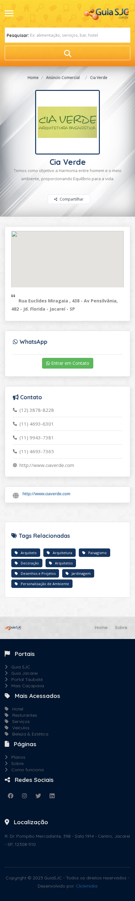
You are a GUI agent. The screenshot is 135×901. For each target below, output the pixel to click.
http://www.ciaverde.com (45, 465)
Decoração (28, 563)
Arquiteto (27, 552)
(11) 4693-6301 (35, 424)
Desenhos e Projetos (37, 573)
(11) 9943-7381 (35, 437)
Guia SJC (19, 667)
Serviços (19, 721)
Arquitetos (62, 563)
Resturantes (22, 715)
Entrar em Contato (69, 363)
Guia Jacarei (23, 673)
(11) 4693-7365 (35, 451)
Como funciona (26, 770)
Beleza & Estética (28, 734)
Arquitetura (61, 552)
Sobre (121, 627)
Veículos (19, 728)
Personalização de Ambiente (43, 583)
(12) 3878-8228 (35, 410)
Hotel (15, 709)
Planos (16, 757)
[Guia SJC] (106, 13)
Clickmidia (86, 886)
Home (33, 77)
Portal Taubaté (25, 679)
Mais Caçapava (26, 686)
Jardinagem (80, 573)
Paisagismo (96, 552)
